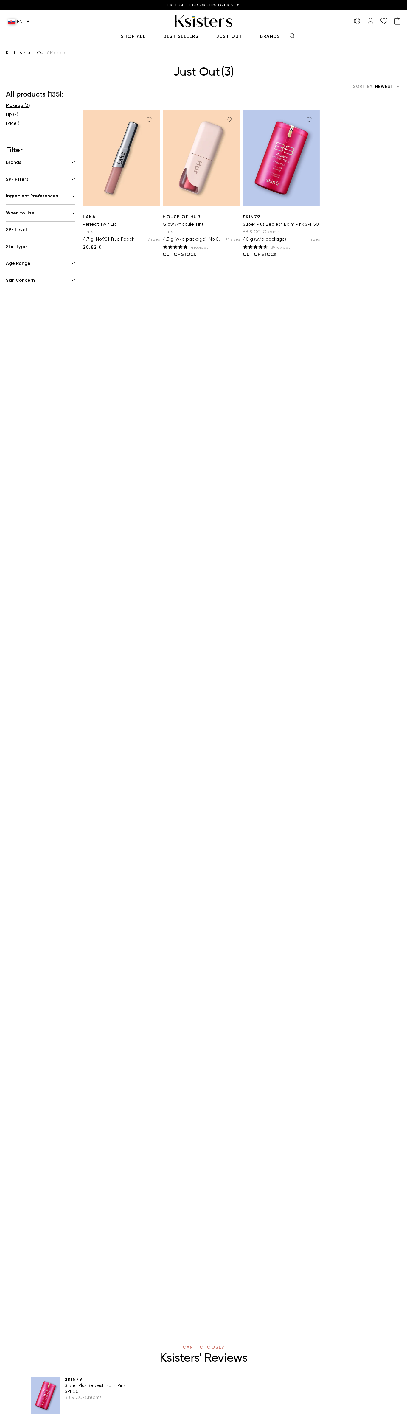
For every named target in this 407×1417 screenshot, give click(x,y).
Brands (270, 36)
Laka (89, 217)
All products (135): (34, 94)
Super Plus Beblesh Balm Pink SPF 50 (281, 224)
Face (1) (14, 123)
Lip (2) (12, 114)
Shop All (133, 36)
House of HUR (181, 217)
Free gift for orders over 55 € (203, 5)
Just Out (229, 36)
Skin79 (251, 217)
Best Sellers (181, 36)
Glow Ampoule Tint (183, 224)
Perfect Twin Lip (100, 224)
